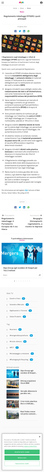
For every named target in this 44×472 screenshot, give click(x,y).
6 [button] (25, 281)
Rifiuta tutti (22, 458)
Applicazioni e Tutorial (20, 310)
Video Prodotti (17, 316)
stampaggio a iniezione (22, 353)
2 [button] (17, 281)
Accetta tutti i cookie (22, 452)
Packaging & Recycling (21, 359)
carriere (16, 329)
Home (15, 8)
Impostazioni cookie (22, 464)
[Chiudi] (39, 436)
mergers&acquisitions (21, 335)
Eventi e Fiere (17, 298)
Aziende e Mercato (19, 304)
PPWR (23, 202)
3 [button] (19, 281)
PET (14, 347)
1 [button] (14, 281)
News (22, 8)
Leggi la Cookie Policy (30, 446)
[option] (22, 260)
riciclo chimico (18, 341)
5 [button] (23, 281)
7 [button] (27, 281)
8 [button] (29, 281)
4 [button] (21, 281)
